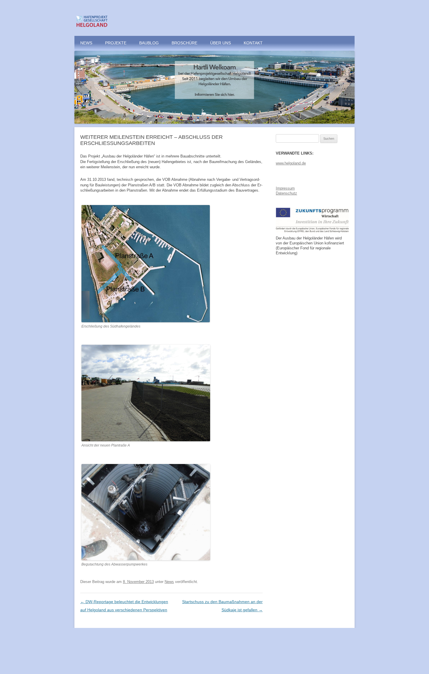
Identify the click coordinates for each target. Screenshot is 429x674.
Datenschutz (286, 193)
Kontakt (253, 43)
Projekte (115, 43)
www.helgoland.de (291, 163)
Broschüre (184, 43)
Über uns (220, 43)
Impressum (285, 188)
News (86, 43)
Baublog (149, 43)
